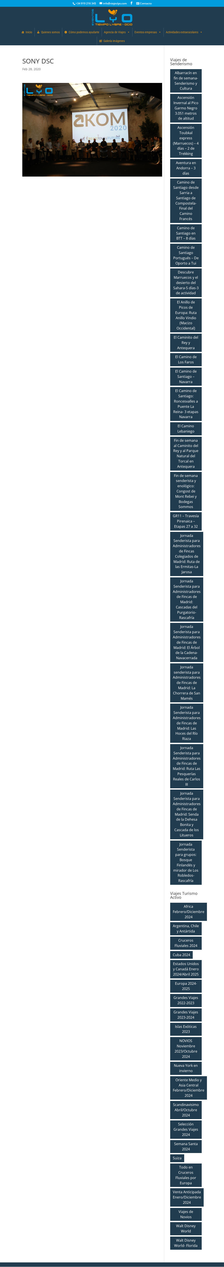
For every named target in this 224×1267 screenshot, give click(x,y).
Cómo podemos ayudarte (84, 32)
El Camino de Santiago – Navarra (186, 376)
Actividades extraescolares (182, 32)
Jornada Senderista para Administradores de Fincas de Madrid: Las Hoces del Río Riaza (187, 723)
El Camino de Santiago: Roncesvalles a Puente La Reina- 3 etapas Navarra (185, 403)
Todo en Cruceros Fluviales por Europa (185, 1175)
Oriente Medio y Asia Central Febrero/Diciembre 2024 (188, 1088)
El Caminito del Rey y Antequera (186, 342)
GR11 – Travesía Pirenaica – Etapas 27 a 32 (186, 521)
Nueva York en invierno (186, 1068)
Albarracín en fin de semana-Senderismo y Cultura (186, 80)
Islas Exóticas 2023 (186, 1029)
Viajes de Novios (185, 1214)
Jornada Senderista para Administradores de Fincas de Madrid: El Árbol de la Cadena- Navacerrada (187, 642)
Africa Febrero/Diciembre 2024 (188, 911)
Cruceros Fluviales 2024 (186, 943)
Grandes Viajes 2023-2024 (185, 1015)
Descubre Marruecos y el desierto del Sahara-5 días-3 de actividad (186, 282)
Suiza (177, 1158)
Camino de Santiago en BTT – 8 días (186, 233)
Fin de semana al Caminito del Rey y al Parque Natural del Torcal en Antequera (185, 453)
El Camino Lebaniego (185, 429)
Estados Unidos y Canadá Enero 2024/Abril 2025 (186, 969)
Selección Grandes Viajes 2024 (185, 1129)
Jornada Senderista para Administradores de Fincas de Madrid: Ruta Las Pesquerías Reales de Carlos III (187, 766)
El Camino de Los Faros (186, 359)
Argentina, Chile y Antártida (186, 929)
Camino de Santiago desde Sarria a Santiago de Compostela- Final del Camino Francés (186, 200)
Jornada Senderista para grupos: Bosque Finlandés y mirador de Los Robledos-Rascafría (185, 862)
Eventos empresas (146, 32)
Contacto (145, 3)
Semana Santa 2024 (186, 1146)
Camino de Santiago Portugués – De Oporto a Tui (186, 255)
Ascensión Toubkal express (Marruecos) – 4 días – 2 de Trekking (186, 140)
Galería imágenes (114, 41)
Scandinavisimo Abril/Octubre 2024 (186, 1110)
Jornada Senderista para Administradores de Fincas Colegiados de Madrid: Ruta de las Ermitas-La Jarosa (187, 554)
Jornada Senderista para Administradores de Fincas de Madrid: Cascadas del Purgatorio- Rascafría (187, 599)
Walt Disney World (186, 1228)
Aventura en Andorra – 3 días (186, 168)
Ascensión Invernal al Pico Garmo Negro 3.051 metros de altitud (185, 108)
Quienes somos (50, 32)
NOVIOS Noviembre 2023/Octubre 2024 (186, 1048)
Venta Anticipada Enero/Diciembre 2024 (187, 1197)
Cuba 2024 (181, 954)
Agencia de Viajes (115, 32)
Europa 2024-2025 (186, 986)
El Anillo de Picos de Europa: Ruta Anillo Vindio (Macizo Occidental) (186, 315)
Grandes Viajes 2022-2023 (185, 1000)
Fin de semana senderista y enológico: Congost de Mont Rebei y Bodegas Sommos (186, 491)
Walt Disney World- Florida (186, 1243)
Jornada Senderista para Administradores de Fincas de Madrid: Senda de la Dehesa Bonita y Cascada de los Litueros (187, 814)
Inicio (29, 32)
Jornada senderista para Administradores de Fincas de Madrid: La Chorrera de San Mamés (187, 683)
